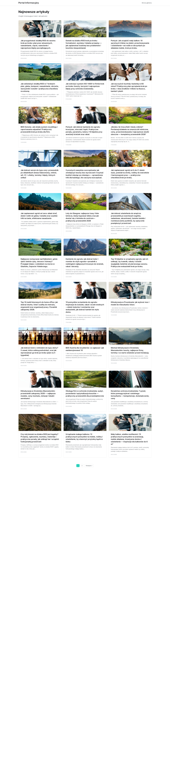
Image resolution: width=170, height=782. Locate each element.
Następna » (89, 465)
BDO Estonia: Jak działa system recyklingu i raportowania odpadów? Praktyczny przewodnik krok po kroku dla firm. (39, 129)
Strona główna (147, 3)
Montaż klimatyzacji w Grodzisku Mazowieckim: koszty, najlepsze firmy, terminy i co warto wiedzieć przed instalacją (130, 350)
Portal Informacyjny (28, 3)
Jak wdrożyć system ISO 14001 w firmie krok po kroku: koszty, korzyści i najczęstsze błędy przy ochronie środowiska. (85, 86)
